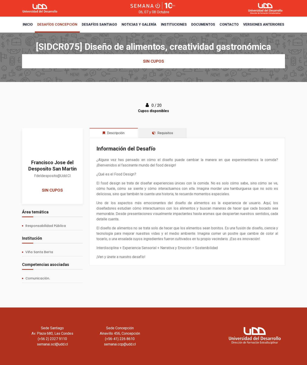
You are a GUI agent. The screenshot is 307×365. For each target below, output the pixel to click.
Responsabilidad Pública (45, 226)
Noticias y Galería (139, 24)
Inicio (28, 24)
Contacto (229, 24)
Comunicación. (37, 278)
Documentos (203, 24)
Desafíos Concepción (57, 24)
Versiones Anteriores (263, 24)
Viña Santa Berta (39, 252)
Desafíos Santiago (99, 24)
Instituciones (174, 24)
